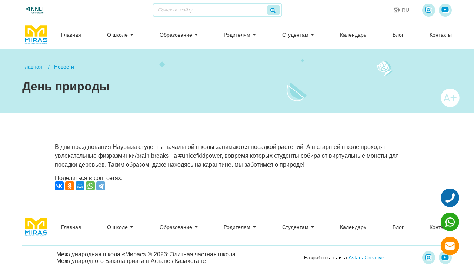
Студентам (295, 35)
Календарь (353, 35)
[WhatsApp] (90, 185)
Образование (176, 35)
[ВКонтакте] (59, 185)
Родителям (237, 35)
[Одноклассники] (69, 185)
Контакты (441, 35)
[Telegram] (100, 185)
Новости (64, 67)
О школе (117, 35)
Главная (71, 35)
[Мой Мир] (80, 185)
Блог (398, 35)
